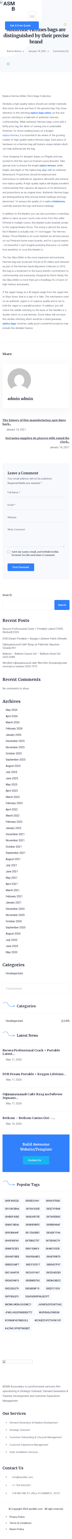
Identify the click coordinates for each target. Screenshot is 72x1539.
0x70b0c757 (32, 1240)
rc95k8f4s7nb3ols (16, 1320)
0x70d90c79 (53, 1240)
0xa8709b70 (53, 1256)
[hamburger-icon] (32, 16)
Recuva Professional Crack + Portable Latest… (31, 1052)
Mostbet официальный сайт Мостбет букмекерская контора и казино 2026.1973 (35, 664)
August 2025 (13, 766)
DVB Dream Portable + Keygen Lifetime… (34, 1074)
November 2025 (15, 747)
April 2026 (12, 716)
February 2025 (14, 803)
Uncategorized (14, 973)
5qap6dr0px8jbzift (37, 1296)
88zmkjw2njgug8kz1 (18, 1304)
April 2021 (12, 884)
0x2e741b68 (53, 1208)
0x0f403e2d (12, 1200)
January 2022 (13, 828)
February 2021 (14, 896)
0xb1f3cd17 (33, 1264)
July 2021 (11, 865)
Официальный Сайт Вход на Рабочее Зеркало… (32, 1096)
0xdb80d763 (33, 1280)
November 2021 (15, 840)
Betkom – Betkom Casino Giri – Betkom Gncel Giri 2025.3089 (32, 655)
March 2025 (13, 797)
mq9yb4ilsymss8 (49, 1312)
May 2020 (11, 952)
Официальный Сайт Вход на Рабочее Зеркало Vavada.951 (31, 646)
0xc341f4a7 (33, 1272)
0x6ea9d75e (33, 1216)
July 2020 (11, 940)
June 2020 (12, 946)
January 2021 (13, 902)
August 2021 (13, 859)
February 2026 (14, 728)
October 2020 (14, 921)
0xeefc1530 (53, 1288)
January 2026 (13, 734)
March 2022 (13, 815)
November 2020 (15, 915)
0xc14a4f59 (12, 1272)
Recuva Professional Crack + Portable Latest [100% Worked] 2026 (33, 630)
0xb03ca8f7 (12, 1264)
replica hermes (11, 135)
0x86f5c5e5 (12, 1248)
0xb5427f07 (53, 1264)
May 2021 (11, 877)
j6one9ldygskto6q (50, 1304)
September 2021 (15, 852)
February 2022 (14, 821)
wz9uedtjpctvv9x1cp (48, 1320)
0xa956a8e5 (33, 1256)
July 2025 (11, 772)
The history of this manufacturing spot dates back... (34, 421)
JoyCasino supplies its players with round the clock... (37, 439)
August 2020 (13, 933)
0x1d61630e (33, 1208)
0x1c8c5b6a (12, 1208)
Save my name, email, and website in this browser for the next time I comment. (35, 553)
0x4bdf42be (12, 1216)
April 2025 (12, 790)
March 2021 (13, 890)
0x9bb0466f (53, 1224)
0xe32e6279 (12, 1288)
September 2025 (15, 759)
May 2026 (11, 709)
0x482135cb (53, 1248)
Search (7, 595)
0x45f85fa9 (12, 1240)
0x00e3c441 (32, 1200)
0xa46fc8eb (12, 1256)
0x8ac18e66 (12, 1224)
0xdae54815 (12, 1280)
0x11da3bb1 (32, 1232)
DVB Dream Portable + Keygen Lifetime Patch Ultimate (35, 638)
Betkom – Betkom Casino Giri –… (29, 1118)
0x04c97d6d (53, 1200)
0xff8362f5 (12, 1296)
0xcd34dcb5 (53, 1272)
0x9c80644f (12, 1232)
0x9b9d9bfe (33, 1224)
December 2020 (15, 908)
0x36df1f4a (53, 1232)
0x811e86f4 (32, 1248)
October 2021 (14, 846)
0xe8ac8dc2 (53, 1280)
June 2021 (12, 871)
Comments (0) (60, 51)
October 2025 (14, 753)
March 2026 (13, 722)
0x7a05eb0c (53, 1216)
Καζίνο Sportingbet (17, 1328)
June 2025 (12, 778)
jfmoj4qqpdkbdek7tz (18, 1312)
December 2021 (15, 834)
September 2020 (15, 927)
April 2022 (12, 809)
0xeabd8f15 (32, 1288)
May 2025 (11, 784)
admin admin (14, 51)
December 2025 (15, 741)
